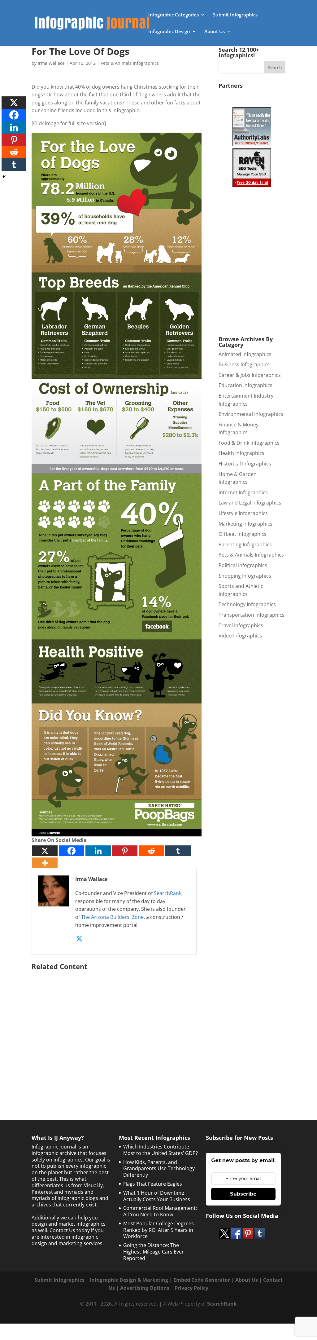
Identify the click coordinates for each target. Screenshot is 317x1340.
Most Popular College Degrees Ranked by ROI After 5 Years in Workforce (158, 1230)
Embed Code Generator (201, 1279)
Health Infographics (241, 453)
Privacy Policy (191, 1288)
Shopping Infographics (245, 575)
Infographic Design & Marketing (129, 1279)
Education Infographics (245, 385)
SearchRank (167, 893)
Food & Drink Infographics (249, 442)
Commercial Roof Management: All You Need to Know (160, 1211)
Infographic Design (169, 31)
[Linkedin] (98, 850)
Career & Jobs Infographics (250, 375)
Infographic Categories (173, 15)
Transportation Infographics (251, 614)
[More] (45, 862)
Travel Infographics (241, 625)
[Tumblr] (178, 850)
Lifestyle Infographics (243, 513)
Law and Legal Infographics (250, 502)
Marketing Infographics (245, 523)
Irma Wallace (51, 63)
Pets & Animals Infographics (130, 63)
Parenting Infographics (245, 544)
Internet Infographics (243, 492)
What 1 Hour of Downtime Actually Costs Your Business (156, 1196)
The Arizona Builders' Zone (112, 917)
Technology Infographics (247, 604)
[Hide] (4, 176)
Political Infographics (243, 565)
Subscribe (243, 1194)
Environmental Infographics (251, 414)
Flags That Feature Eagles (152, 1183)
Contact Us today (70, 1230)
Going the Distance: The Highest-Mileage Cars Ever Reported (153, 1252)
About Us (214, 31)
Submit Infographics (235, 15)
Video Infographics (240, 635)
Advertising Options (144, 1288)
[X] (45, 850)
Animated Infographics (245, 354)
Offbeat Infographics (243, 534)
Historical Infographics (245, 463)
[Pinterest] (124, 850)
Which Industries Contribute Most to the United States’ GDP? (160, 1150)
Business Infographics (244, 364)
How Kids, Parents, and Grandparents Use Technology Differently (159, 1169)
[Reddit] (151, 850)
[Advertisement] (117, 1032)
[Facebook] (71, 850)
